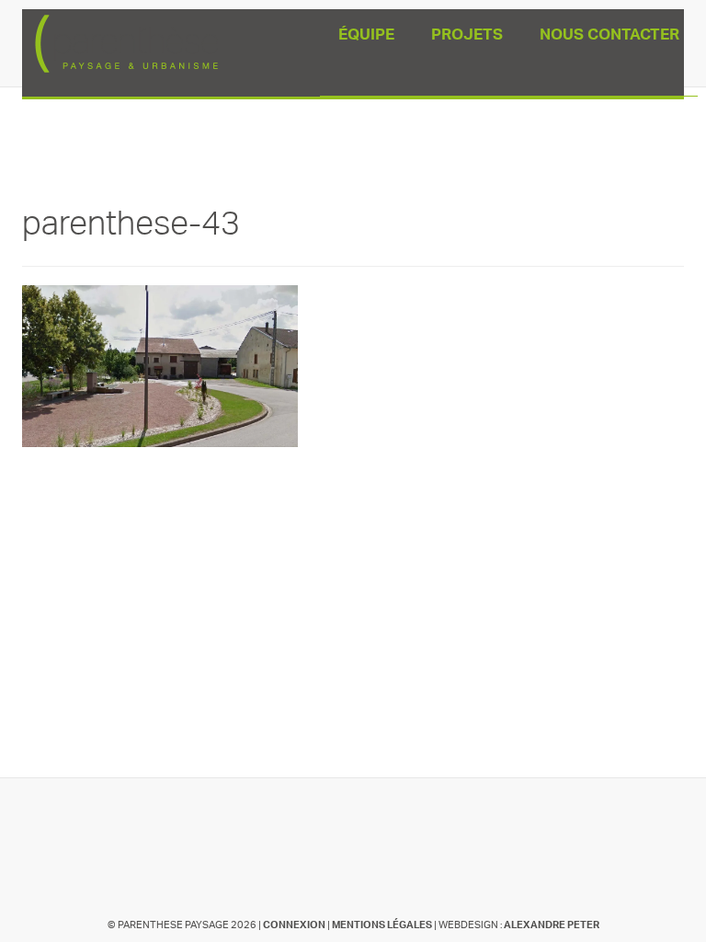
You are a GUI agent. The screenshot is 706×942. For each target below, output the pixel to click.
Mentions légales (382, 924)
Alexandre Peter (551, 924)
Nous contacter (609, 36)
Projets (467, 36)
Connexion (294, 924)
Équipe (366, 36)
